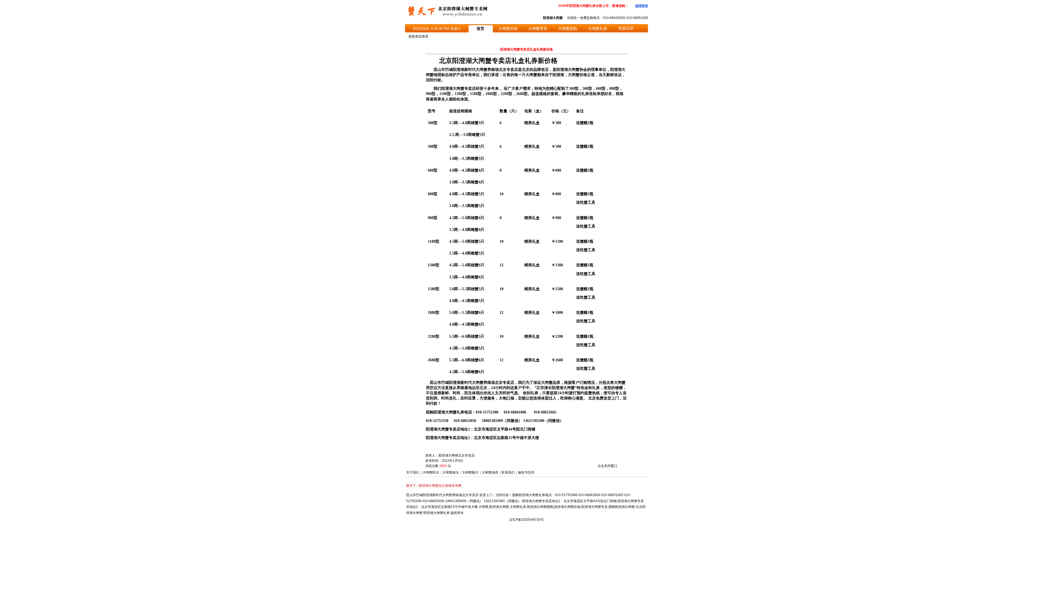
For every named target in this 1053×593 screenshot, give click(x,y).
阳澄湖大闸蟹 (553, 18)
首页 (480, 28)
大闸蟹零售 (537, 28)
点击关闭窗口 (607, 466)
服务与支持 (526, 472)
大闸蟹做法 (450, 472)
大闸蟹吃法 (431, 472)
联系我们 (508, 472)
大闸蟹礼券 (597, 28)
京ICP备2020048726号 (526, 520)
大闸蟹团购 (567, 28)
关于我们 (412, 472)
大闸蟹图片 (470, 472)
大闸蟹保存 (490, 472)
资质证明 (625, 28)
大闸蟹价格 (507, 28)
